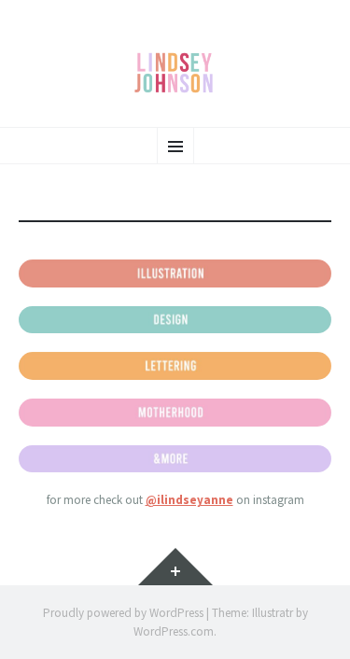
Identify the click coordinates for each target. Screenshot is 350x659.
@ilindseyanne (189, 500)
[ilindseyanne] (175, 72)
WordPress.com (173, 631)
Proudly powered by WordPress (123, 613)
